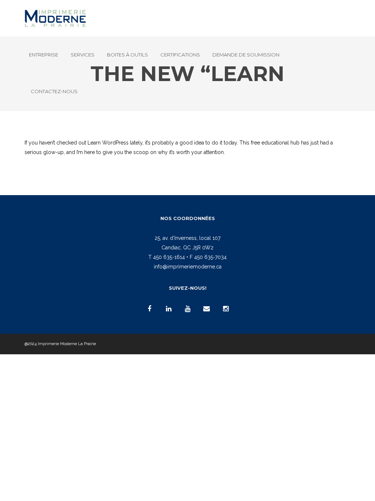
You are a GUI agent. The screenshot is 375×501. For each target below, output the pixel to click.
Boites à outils (127, 55)
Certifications (180, 55)
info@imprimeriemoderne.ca (188, 267)
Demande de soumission (245, 55)
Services (82, 55)
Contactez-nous (54, 91)
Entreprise (43, 55)
